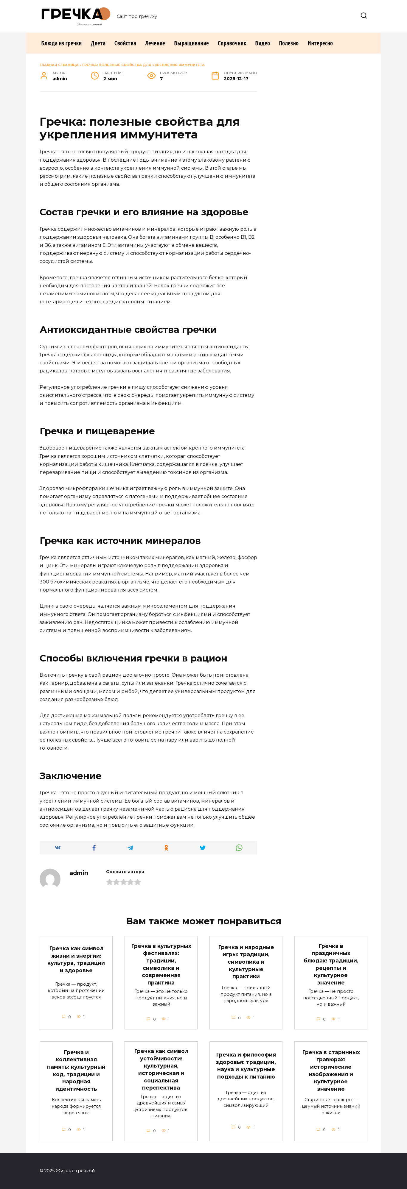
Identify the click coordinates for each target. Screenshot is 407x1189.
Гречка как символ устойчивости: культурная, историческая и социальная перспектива (161, 1069)
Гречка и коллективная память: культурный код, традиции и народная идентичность (76, 1070)
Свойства (125, 43)
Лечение (155, 43)
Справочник (232, 43)
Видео (262, 43)
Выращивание (191, 43)
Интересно (320, 43)
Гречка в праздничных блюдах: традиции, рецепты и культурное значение (331, 964)
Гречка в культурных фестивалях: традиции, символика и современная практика (161, 964)
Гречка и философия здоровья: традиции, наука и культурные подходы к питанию (246, 1065)
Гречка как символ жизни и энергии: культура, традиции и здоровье (76, 959)
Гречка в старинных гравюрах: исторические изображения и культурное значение (331, 1070)
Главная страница (59, 65)
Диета (98, 43)
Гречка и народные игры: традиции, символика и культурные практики (246, 962)
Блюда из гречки (61, 43)
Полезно (289, 43)
